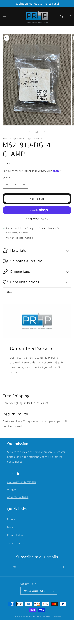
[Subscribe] (63, 567)
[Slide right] (45, 132)
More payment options (37, 218)
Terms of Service (16, 543)
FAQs (10, 526)
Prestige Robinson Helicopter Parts (32, 616)
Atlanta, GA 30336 (17, 497)
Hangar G (13, 489)
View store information (19, 237)
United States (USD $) (35, 590)
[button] (4, 17)
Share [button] (10, 292)
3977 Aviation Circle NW (21, 482)
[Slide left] (29, 132)
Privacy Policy (15, 535)
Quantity (7, 177)
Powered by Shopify (53, 616)
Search (11, 518)
